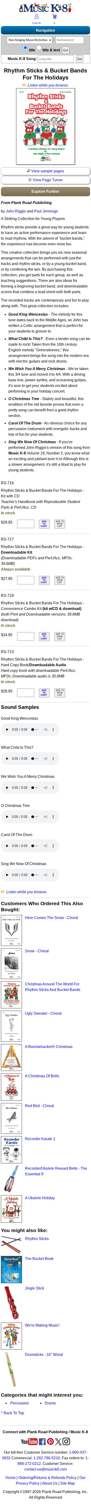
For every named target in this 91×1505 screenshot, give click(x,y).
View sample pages (47, 171)
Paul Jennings (46, 211)
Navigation (45, 30)
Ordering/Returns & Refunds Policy (47, 1478)
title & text (51, 50)
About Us (49, 1483)
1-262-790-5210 (46, 1458)
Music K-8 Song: (23, 59)
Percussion (19, 1403)
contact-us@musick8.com (45, 1469)
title (31, 50)
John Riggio (16, 211)
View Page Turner (47, 180)
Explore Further (45, 191)
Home (11, 1478)
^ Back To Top (12, 1413)
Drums (50, 1403)
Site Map (67, 1483)
